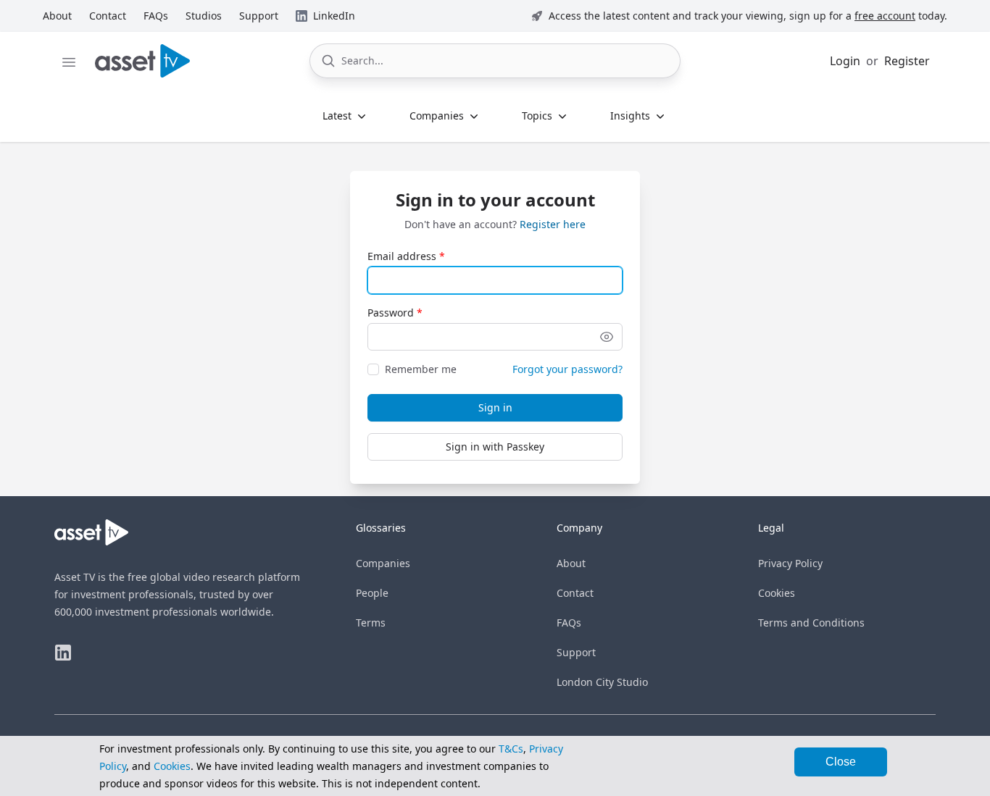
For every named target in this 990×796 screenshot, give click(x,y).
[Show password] (607, 337)
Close (840, 761)
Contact (575, 593)
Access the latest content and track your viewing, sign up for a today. (748, 15)
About (571, 563)
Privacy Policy (790, 563)
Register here (553, 224)
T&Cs (511, 748)
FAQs (569, 622)
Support (576, 652)
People (372, 593)
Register (907, 61)
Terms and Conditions (811, 622)
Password (390, 312)
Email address (401, 256)
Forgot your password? (567, 369)
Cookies (776, 593)
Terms (371, 622)
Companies (383, 563)
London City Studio (602, 682)
